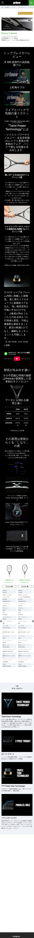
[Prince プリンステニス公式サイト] (17, 4)
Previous (1, 621)
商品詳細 (8, 586)
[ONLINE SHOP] (31, 3)
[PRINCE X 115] (9, 571)
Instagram (16, 936)
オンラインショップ (26, 13)
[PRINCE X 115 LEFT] (25, 571)
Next (33, 621)
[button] (2, 2)
